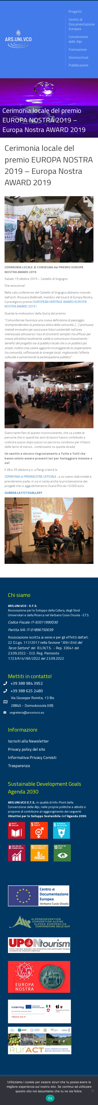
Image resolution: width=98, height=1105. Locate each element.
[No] (92, 1090)
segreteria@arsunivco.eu (27, 712)
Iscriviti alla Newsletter (28, 741)
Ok (50, 1098)
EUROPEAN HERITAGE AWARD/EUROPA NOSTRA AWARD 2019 (46, 304)
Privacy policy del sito (26, 749)
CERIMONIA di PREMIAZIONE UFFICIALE (30, 476)
